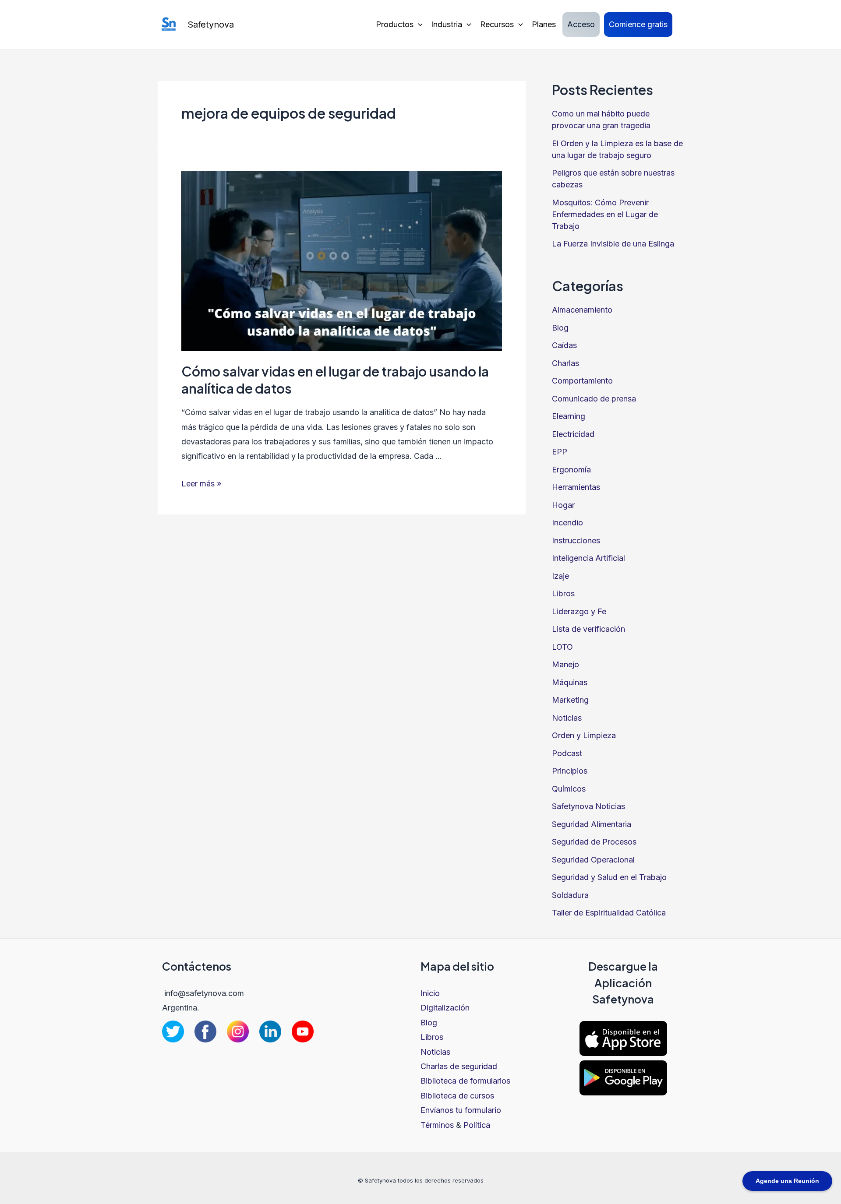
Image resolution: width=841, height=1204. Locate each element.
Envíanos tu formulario (460, 1110)
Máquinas (569, 682)
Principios (569, 770)
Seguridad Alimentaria (591, 824)
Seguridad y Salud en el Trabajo (609, 877)
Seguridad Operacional (593, 859)
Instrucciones (576, 540)
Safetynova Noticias (588, 806)
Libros (563, 593)
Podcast (567, 753)
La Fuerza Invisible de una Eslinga (613, 243)
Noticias (567, 717)
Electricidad (573, 434)
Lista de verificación (588, 629)
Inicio (430, 993)
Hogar (563, 505)
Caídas (564, 345)
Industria (446, 24)
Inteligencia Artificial (588, 558)
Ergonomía (571, 469)
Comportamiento (582, 380)
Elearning (568, 416)
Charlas (565, 363)
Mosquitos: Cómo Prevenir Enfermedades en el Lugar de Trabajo (605, 214)
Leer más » (201, 483)
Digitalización (445, 1007)
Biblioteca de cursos (457, 1095)
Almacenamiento (582, 309)
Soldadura (570, 895)
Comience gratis (638, 24)
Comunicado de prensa (594, 398)
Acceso (581, 24)
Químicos (569, 788)
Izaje (560, 576)
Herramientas (576, 487)
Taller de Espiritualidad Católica (609, 912)
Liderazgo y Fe (579, 611)
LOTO (562, 646)
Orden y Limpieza (584, 735)
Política (476, 1125)
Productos (394, 24)
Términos (437, 1125)
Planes (544, 24)
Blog (560, 327)
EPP (559, 451)
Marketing (570, 699)
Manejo (565, 664)
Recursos (497, 24)
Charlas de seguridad (458, 1066)
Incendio (567, 522)
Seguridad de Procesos (594, 841)
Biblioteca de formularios (465, 1080)
